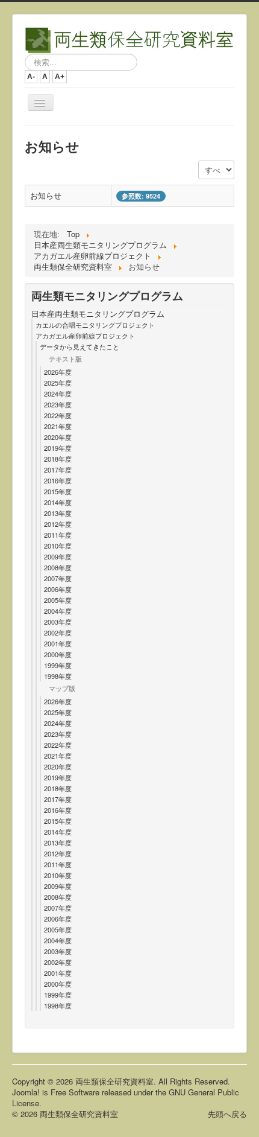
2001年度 (58, 643)
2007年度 (58, 578)
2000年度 (58, 654)
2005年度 (58, 600)
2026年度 (58, 372)
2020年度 (58, 437)
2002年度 (58, 632)
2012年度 (58, 524)
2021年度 (58, 426)
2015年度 (58, 491)
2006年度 (58, 589)
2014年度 (58, 502)
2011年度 (58, 535)
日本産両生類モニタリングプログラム (97, 313)
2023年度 (58, 404)
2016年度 (58, 480)
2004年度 (58, 611)
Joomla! (26, 1092)
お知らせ (45, 195)
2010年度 (58, 545)
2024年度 (58, 393)
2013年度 (58, 513)
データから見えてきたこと (79, 346)
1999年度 (58, 665)
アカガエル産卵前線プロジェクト (85, 335)
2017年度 (58, 469)
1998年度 (58, 676)
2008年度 (58, 567)
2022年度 (58, 415)
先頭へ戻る (227, 1113)
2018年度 (58, 458)
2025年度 (58, 382)
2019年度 (58, 448)
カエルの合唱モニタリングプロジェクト (95, 325)
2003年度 (58, 621)
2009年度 (58, 556)
